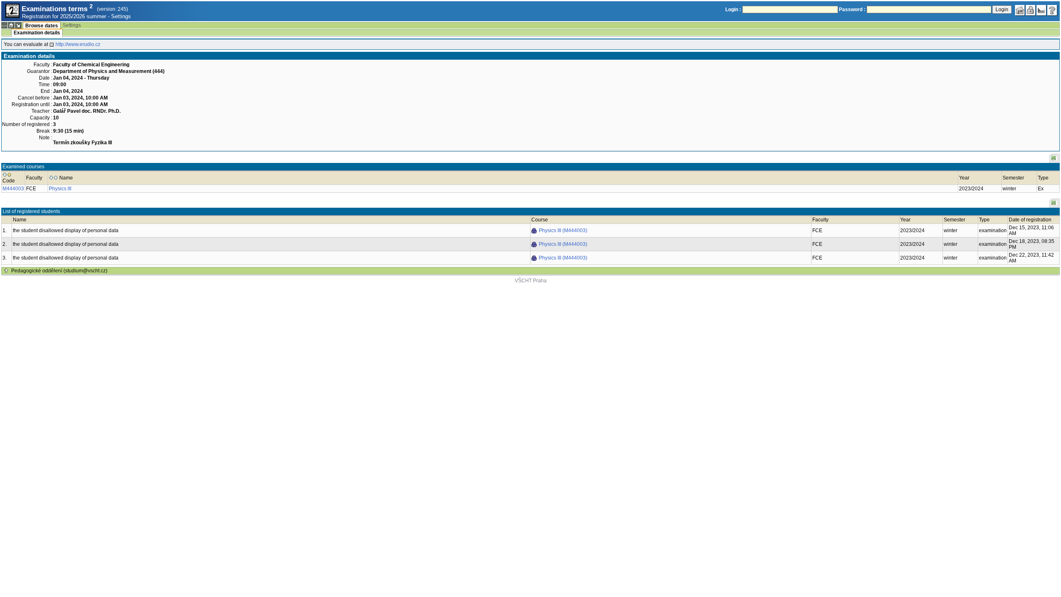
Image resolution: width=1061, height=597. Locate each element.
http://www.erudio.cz (78, 44)
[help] (1052, 10)
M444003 (13, 189)
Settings (121, 16)
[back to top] (6, 270)
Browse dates (41, 26)
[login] (1030, 10)
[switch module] (18, 25)
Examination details (37, 33)
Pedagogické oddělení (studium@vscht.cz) (59, 271)
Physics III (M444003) (563, 230)
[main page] (1020, 10)
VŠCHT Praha (531, 281)
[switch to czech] (1041, 10)
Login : (733, 9)
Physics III (60, 189)
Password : (852, 9)
